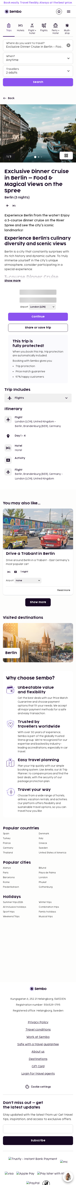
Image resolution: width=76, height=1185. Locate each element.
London (43, 877)
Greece (43, 843)
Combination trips (49, 907)
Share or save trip (38, 327)
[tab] (9, 29)
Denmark (44, 833)
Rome (6, 882)
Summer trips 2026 (13, 902)
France (7, 843)
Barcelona (9, 877)
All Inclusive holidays (14, 907)
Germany (8, 848)
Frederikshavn (11, 887)
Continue (38, 316)
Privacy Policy (38, 1022)
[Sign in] (59, 11)
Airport (24, 307)
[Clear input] (68, 45)
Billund (42, 868)
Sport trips (8, 911)
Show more (12, 281)
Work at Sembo (38, 1037)
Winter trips (45, 902)
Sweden (43, 848)
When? (10, 56)
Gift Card (38, 1066)
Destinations (38, 1059)
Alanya (7, 868)
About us (38, 1051)
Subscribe (38, 1140)
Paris (5, 872)
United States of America (52, 852)
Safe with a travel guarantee (38, 1044)
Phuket (42, 882)
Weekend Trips (11, 916)
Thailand (8, 852)
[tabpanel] (38, 63)
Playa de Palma (47, 872)
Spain (6, 833)
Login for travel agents (38, 1074)
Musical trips (46, 916)
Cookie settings (41, 1086)
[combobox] (35, 47)
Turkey (7, 838)
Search (38, 82)
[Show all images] (66, 155)
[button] (38, 398)
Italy (41, 838)
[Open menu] (69, 11)
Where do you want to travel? (25, 43)
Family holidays (47, 911)
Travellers (12, 69)
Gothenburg (46, 887)
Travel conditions (38, 1029)
